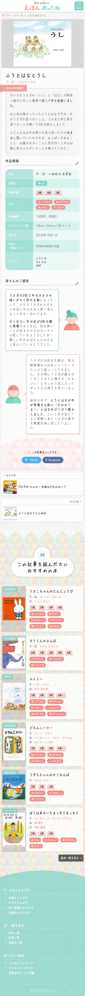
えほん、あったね (42, 6)
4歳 (49, 192)
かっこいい (59, 714)
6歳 (69, 652)
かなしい (57, 701)
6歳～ (61, 695)
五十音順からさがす (20, 907)
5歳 (58, 192)
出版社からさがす (19, 912)
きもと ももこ (42, 780)
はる (36, 840)
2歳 (42, 607)
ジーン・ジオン (43, 733)
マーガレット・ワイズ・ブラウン (53, 818)
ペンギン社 (10, 810)
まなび (59, 207)
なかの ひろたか (49, 646)
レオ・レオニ (42, 684)
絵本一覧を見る (70, 858)
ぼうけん (64, 202)
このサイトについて (20, 963)
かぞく (44, 207)
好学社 (7, 677)
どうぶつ (46, 202)
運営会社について (19, 973)
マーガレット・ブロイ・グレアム (53, 737)
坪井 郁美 (39, 827)
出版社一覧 (15, 942)
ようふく (39, 626)
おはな (56, 626)
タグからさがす (18, 902)
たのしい (57, 620)
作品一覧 (14, 933)
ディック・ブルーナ (50, 597)
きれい (38, 708)
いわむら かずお (60, 173)
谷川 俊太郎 (41, 689)
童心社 (41, 183)
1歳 (33, 607)
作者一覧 (14, 937)
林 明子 (38, 823)
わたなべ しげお (43, 742)
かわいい (39, 620)
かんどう (54, 708)
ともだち (57, 659)
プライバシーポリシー (22, 968)
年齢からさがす (18, 897)
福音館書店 (10, 589)
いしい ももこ (42, 601)
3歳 (40, 192)
